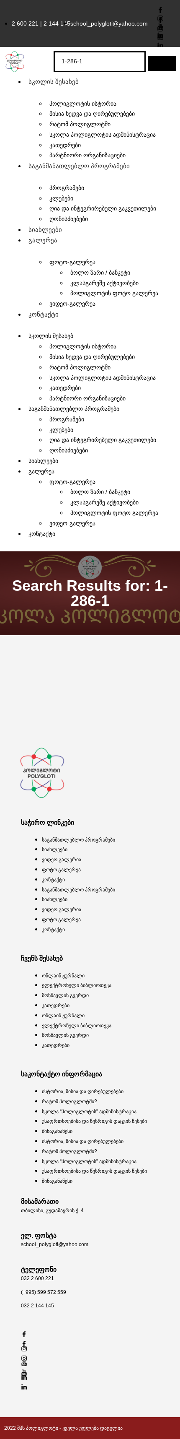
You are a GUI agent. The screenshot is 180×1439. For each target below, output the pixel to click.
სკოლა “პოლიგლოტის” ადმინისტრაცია (89, 1111)
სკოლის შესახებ (53, 81)
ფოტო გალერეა (61, 870)
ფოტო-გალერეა (72, 262)
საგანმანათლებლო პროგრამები (79, 165)
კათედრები (55, 1005)
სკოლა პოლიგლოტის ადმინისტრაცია (102, 134)
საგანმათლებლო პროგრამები (78, 840)
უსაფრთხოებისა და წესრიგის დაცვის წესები (94, 1121)
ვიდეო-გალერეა (72, 303)
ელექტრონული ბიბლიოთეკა (76, 985)
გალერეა (42, 240)
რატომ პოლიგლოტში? (69, 1101)
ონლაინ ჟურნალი (63, 976)
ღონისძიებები (68, 219)
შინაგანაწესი (57, 1131)
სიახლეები (45, 229)
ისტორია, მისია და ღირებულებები (82, 1091)
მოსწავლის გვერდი (65, 995)
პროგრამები (66, 187)
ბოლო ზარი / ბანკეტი (100, 272)
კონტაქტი (43, 314)
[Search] (162, 63)
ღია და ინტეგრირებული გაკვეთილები (102, 208)
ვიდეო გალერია (61, 859)
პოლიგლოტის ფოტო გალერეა (114, 293)
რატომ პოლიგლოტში (80, 367)
